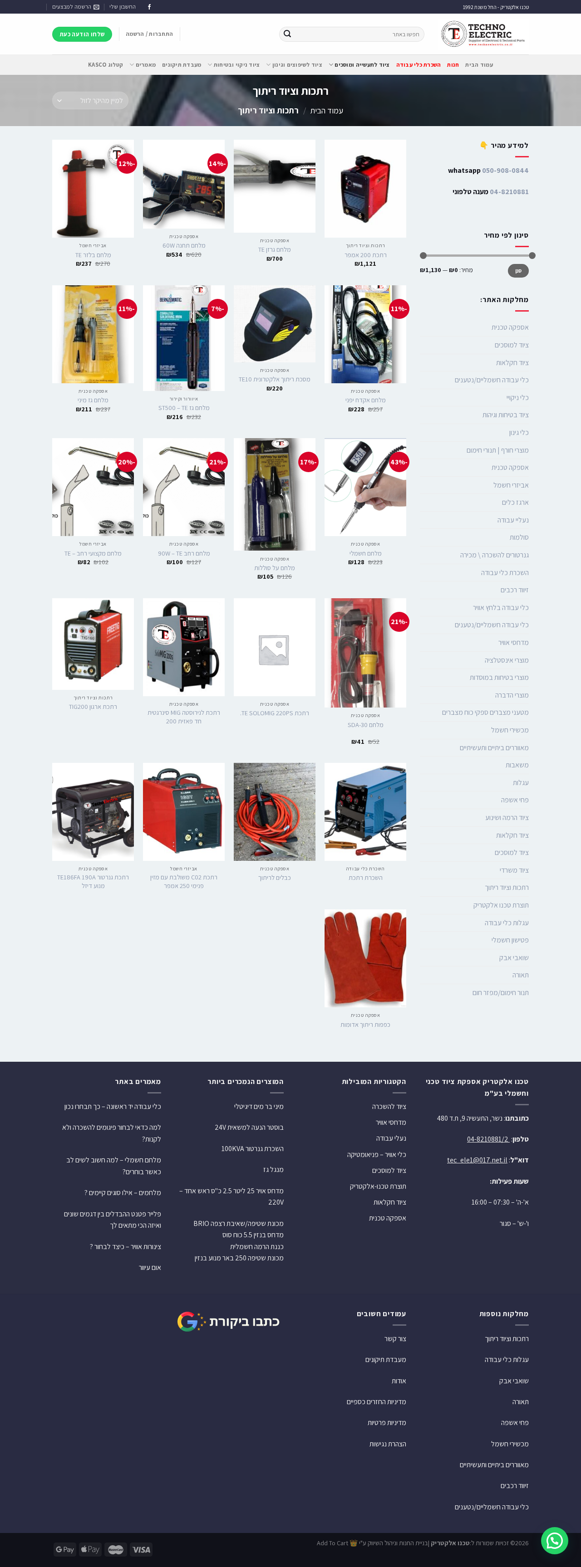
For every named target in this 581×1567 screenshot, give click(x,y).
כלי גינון (519, 432)
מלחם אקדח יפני (365, 400)
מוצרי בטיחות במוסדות (499, 677)
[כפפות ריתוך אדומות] (365, 958)
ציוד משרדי (514, 870)
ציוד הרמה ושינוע (507, 817)
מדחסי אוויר (513, 642)
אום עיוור (150, 1267)
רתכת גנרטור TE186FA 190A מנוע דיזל (93, 881)
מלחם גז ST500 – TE (184, 408)
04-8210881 (509, 191)
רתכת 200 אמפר (366, 255)
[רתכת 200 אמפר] (365, 189)
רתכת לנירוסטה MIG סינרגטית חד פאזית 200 (184, 716)
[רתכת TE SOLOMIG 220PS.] (274, 647)
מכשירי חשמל (510, 730)
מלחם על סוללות (274, 568)
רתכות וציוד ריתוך (507, 887)
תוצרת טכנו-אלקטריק (378, 1186)
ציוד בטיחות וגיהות (506, 415)
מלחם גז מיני (93, 400)
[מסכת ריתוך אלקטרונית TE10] (274, 323)
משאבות (517, 765)
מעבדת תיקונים (181, 64)
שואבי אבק (514, 957)
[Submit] (287, 34)
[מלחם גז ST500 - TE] (184, 338)
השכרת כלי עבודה (505, 572)
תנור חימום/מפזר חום (501, 992)
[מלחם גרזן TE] (274, 186)
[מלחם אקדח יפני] (365, 334)
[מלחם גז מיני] (93, 334)
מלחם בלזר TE (93, 255)
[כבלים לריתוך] (274, 812)
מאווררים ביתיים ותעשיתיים (494, 747)
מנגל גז (273, 1169)
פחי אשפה (515, 800)
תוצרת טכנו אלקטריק (501, 905)
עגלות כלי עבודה (507, 923)
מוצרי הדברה (512, 695)
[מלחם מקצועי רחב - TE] (93, 487)
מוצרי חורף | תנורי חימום (498, 450)
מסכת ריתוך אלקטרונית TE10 (274, 379)
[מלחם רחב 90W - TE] (184, 487)
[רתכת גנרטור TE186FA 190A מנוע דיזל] (93, 812)
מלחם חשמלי (366, 553)
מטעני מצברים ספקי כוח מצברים (485, 712)
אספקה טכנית (510, 327)
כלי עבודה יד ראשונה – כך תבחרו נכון (112, 1106)
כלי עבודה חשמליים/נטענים (492, 380)
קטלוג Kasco (105, 64)
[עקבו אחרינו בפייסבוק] (149, 7)
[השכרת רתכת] (365, 812)
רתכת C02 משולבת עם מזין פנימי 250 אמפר (183, 881)
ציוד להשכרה (389, 1106)
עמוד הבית (478, 64)
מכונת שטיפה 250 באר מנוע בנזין (239, 1258)
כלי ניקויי (518, 397)
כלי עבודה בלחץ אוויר (501, 607)
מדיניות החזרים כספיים (376, 1401)
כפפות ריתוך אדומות (365, 1024)
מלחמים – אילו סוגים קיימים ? (122, 1192)
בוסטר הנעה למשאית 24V (249, 1127)
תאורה (520, 975)
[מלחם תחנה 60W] (184, 184)
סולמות (519, 537)
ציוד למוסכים (512, 345)
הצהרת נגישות (387, 1444)
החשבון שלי (122, 6)
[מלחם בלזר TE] (93, 189)
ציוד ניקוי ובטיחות (237, 64)
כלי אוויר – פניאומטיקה (376, 1154)
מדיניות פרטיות (387, 1422)
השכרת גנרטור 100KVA (253, 1148)
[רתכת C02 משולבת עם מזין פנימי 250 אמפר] (184, 812)
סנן (518, 270)
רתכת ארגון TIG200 (93, 707)
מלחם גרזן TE (274, 249)
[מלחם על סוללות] (274, 494)
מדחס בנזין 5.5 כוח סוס (253, 1235)
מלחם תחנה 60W (184, 245)
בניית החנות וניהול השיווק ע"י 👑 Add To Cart (372, 1542)
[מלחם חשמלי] (365, 487)
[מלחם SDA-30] (365, 653)
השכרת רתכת (366, 878)
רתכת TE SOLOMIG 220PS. (274, 713)
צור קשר (395, 1338)
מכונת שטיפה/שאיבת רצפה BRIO (238, 1223)
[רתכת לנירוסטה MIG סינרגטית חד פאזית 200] (184, 647)
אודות (399, 1381)
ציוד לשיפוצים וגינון (297, 64)
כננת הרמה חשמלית (257, 1246)
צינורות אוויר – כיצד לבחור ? (125, 1246)
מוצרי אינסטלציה (507, 660)
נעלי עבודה (391, 1138)
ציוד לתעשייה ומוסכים (362, 64)
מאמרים (146, 64)
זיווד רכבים (515, 590)
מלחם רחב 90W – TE (184, 553)
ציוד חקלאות (512, 362)
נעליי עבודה (513, 520)
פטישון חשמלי (510, 940)
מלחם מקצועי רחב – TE (93, 553)
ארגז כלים (515, 502)
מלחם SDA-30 (366, 725)
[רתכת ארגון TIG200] (93, 644)
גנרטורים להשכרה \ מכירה (494, 555)
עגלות (521, 782)
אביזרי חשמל (511, 485)
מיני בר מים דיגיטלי (259, 1106)
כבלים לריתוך (274, 878)
